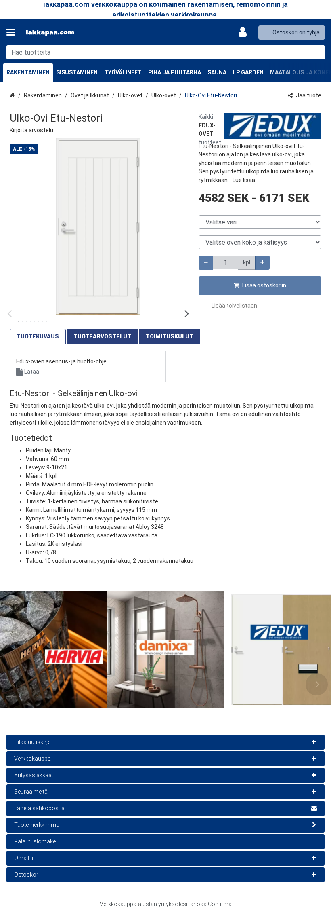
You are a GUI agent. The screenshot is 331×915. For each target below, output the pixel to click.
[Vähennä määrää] (206, 263)
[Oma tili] (245, 32)
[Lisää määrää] (262, 263)
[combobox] (165, 52)
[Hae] (317, 52)
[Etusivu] (50, 32)
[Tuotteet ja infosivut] (13, 32)
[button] (31, 130)
